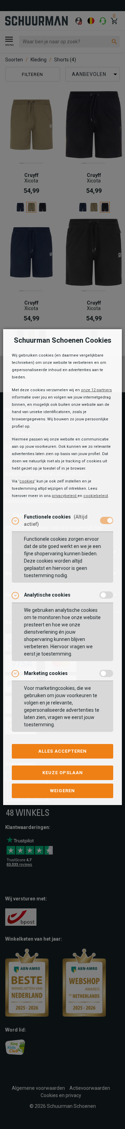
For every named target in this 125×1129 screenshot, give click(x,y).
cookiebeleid (95, 496)
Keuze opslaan (62, 772)
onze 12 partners (96, 390)
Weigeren (62, 790)
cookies (26, 481)
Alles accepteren (62, 751)
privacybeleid (64, 496)
